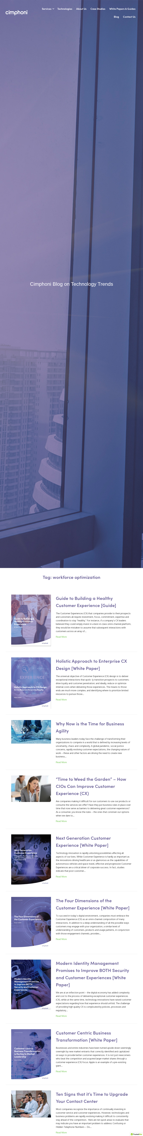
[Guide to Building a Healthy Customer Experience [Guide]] (31, 620)
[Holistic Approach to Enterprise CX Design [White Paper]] (31, 682)
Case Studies (97, 8)
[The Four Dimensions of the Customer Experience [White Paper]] (31, 922)
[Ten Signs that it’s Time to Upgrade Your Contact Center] (31, 1103)
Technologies (64, 8)
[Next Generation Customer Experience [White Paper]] (31, 859)
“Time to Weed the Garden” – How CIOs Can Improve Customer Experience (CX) (91, 786)
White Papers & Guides (122, 8)
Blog (116, 16)
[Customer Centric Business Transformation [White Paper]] (31, 1054)
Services (46, 8)
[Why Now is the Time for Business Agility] (31, 731)
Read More (61, 636)
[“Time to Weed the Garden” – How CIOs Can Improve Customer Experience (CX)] (31, 788)
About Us (81, 8)
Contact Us (129, 16)
